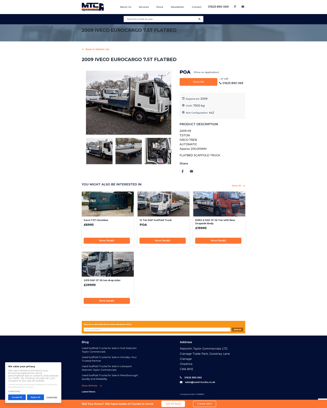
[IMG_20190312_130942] (158, 151)
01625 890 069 (193, 377)
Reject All (35, 397)
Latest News (88, 391)
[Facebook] (182, 171)
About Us (125, 7)
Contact (197, 7)
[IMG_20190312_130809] (128, 151)
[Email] (191, 171)
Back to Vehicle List (97, 49)
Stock (159, 7)
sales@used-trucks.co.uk (200, 382)
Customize (51, 397)
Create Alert (204, 403)
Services (144, 7)
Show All (236, 186)
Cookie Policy (14, 391)
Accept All (17, 397)
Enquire (198, 82)
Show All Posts (90, 385)
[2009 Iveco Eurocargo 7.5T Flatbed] (99, 151)
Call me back (173, 403)
